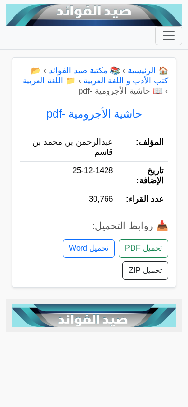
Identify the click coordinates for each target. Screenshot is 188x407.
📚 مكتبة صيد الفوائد (84, 70)
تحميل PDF (143, 248)
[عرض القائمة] (168, 35)
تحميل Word (88, 248)
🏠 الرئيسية (148, 70)
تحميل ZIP (145, 270)
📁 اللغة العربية (49, 80)
